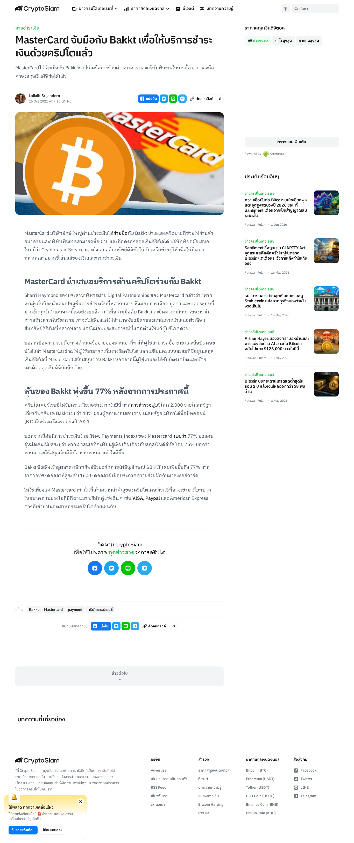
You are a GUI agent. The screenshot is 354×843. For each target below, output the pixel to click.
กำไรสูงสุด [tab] (283, 40)
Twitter (306, 779)
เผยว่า (180, 436)
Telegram (308, 796)
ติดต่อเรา (158, 804)
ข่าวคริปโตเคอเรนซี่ (96, 8)
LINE (305, 787)
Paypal (152, 498)
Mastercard (53, 610)
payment (75, 610)
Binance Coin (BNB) (262, 804)
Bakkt (34, 610)
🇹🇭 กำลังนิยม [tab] (258, 40)
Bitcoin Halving (210, 804)
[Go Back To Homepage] (37, 8)
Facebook (309, 770)
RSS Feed (158, 787)
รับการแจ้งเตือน (23, 830)
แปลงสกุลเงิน (208, 796)
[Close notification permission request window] (80, 801)
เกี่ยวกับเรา (159, 796)
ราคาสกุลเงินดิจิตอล (213, 770)
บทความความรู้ (220, 8)
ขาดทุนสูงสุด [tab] (309, 40)
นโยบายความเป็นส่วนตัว (169, 779)
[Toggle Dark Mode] (285, 8)
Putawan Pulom (255, 224)
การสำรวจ (141, 405)
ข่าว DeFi (205, 813)
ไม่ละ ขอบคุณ (52, 830)
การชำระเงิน (27, 28)
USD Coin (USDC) (260, 796)
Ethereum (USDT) (260, 779)
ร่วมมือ (121, 233)
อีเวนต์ (188, 8)
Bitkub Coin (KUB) (261, 813)
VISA (137, 498)
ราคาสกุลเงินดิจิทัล (148, 8)
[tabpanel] (292, 91)
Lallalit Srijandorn (44, 96)
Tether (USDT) (257, 787)
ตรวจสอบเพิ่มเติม (291, 142)
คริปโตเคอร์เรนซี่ (100, 610)
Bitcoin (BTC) (257, 770)
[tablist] (292, 38)
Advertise (159, 770)
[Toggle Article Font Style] (220, 98)
